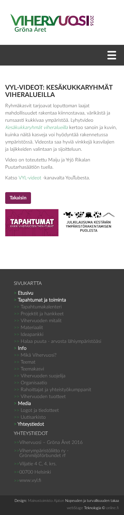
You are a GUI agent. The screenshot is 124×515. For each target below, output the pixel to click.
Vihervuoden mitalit (38, 320)
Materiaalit (28, 327)
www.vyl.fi (30, 480)
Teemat (24, 362)
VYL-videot (30, 178)
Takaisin (18, 198)
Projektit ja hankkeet (39, 313)
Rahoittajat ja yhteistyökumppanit (52, 389)
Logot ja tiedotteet (36, 410)
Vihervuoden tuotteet (40, 396)
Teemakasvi (29, 369)
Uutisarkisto (30, 417)
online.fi (112, 508)
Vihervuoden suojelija (39, 376)
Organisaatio (30, 382)
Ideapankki (28, 334)
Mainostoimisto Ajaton (46, 501)
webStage (75, 508)
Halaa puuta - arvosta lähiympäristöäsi (57, 341)
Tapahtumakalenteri (38, 307)
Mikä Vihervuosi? (35, 355)
